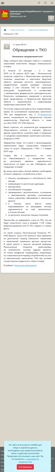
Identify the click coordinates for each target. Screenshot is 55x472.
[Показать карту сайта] (52, 3)
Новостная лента (17, 30)
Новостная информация (38, 30)
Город (3, 454)
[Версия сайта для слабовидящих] (2, 3)
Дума (3, 458)
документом (45, 114)
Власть (3, 462)
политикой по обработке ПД (29, 460)
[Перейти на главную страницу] (39, 3)
